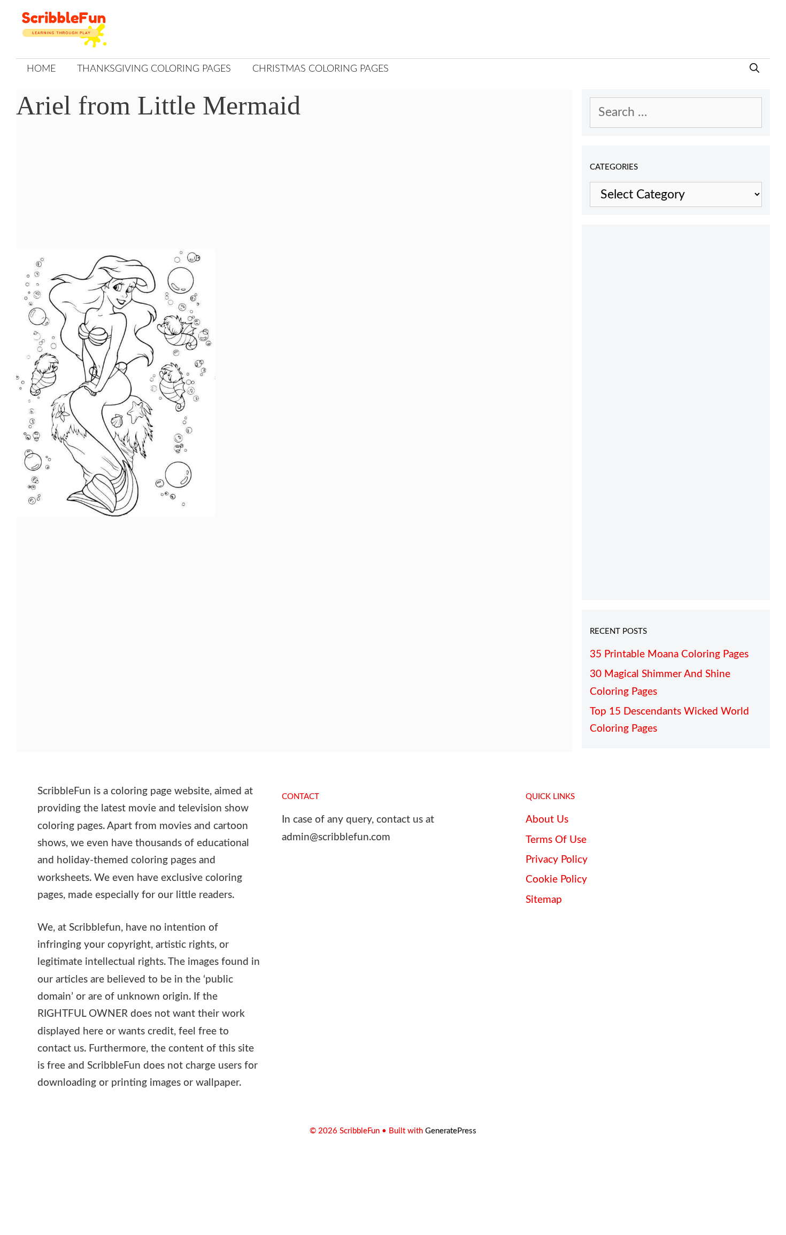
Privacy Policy (557, 860)
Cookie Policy (556, 880)
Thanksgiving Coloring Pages (154, 69)
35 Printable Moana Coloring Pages (669, 654)
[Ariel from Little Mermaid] (115, 513)
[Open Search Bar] (754, 69)
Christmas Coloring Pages (320, 69)
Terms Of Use (556, 840)
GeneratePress (450, 1131)
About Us (547, 820)
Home (41, 69)
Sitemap (544, 900)
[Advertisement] (294, 192)
